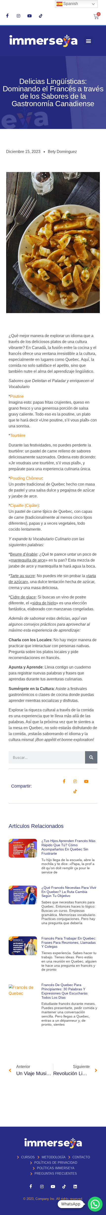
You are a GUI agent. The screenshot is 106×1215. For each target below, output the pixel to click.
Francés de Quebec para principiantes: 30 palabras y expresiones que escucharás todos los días (64, 991)
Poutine (17, 396)
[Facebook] (7, 15)
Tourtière (17, 435)
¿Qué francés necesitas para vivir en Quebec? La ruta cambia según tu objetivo (68, 892)
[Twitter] (75, 781)
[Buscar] (91, 757)
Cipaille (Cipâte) (24, 505)
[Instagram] (18, 15)
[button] (88, 41)
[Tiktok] (40, 15)
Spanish (70, 3)
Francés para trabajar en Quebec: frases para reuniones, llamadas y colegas (68, 942)
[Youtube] (29, 15)
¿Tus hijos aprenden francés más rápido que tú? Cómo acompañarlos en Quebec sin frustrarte (68, 847)
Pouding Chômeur (26, 478)
